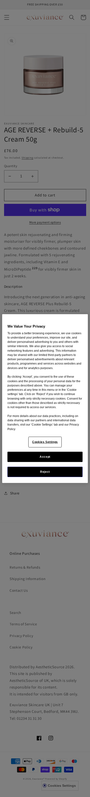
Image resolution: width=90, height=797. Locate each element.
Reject (45, 471)
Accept (45, 456)
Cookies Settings (45, 442)
